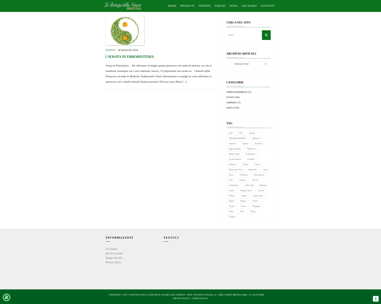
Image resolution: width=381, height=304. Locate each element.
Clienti (245, 164)
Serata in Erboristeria (131, 57)
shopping (256, 206)
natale (231, 190)
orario (244, 196)
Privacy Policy (113, 262)
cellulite (250, 159)
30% (231, 133)
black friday (234, 154)
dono (231, 175)
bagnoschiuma (235, 149)
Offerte (204, 5)
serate (243, 206)
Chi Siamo (111, 248)
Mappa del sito (114, 257)
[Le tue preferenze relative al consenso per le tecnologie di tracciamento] (376, 299)
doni (265, 170)
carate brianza (235, 159)
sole (242, 211)
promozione (258, 196)
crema (257, 164)
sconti (255, 201)
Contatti (267, 5)
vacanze (232, 216)
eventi (110, 50)
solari (231, 211)
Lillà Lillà (249, 185)
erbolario (244, 175)
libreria (231, 102)
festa (231, 180)
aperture (232, 143)
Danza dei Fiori (235, 170)
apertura (256, 138)
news (229, 108)
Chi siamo (249, 5)
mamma (263, 185)
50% (241, 133)
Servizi (220, 5)
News (233, 5)
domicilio (253, 170)
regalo (243, 201)
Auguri (245, 143)
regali (231, 201)
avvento (258, 143)
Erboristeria (259, 175)
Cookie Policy (200, 298)
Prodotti (187, 5)
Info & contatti (114, 253)
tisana (253, 211)
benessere (251, 149)
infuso (255, 180)
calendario (250, 154)
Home (172, 5)
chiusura (232, 164)
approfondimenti (236, 92)
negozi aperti (246, 190)
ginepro (242, 180)
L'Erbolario (234, 185)
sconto (232, 206)
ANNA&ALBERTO (237, 138)
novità (261, 190)
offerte (232, 196)
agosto (252, 133)
